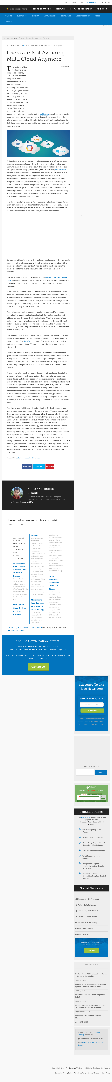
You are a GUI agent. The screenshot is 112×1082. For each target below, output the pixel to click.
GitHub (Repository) (85, 928)
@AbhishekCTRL (26, 502)
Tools (81, 3)
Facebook (27, 466)
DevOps (27, 341)
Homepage (85, 817)
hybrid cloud (60, 169)
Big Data (35, 16)
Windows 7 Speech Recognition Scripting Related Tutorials (94, 875)
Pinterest (50, 466)
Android (8, 22)
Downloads (66, 16)
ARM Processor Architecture (93, 850)
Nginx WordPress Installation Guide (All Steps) (54, 582)
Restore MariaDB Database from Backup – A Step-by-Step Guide (91, 975)
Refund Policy (105, 1073)
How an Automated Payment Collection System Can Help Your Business (90, 985)
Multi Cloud (44, 114)
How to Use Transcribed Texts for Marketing (88, 1016)
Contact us (91, 950)
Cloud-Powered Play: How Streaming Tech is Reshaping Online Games (89, 1006)
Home (66, 3)
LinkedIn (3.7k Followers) (87, 916)
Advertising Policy (80, 1073)
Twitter (39, 466)
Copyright (58, 1073)
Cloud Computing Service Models (92, 830)
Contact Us (92, 3)
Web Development (83, 16)
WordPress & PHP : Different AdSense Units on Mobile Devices (20, 569)
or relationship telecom (32, 458)
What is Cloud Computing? (92, 837)
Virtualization (50, 16)
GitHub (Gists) (82, 934)
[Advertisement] (40, 30)
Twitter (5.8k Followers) (87, 905)
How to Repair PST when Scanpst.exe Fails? (90, 995)
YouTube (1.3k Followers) (87, 922)
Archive (74, 3)
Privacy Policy (67, 1073)
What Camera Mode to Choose (91, 857)
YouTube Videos (18, 630)
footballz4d (19, 458)
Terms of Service (93, 1073)
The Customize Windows (14, 9)
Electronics (22, 16)
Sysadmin (8, 16)
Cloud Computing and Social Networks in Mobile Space (93, 844)
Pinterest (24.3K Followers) (88, 899)
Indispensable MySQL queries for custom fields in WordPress (93, 866)
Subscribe (92, 711)
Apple (97, 16)
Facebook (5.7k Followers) (88, 910)
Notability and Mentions (91, 1042)
